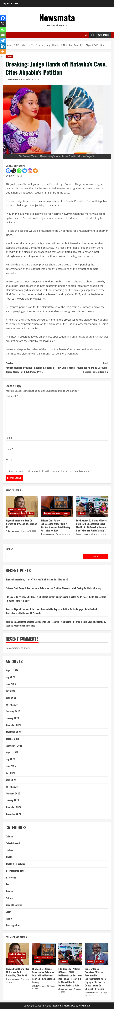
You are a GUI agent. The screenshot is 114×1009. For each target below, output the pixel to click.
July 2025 (10, 759)
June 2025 (11, 766)
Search (9, 548)
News (9, 56)
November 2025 (13, 732)
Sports (9, 918)
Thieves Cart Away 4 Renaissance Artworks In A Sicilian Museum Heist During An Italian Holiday (55, 525)
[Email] (3, 35)
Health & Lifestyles (17, 509)
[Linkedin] (3, 46)
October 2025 (12, 738)
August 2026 (12, 670)
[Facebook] (8, 170)
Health (9, 857)
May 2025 (10, 773)
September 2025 (14, 745)
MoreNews (69, 1005)
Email (9, 449)
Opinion (9, 891)
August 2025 (12, 752)
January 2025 (12, 800)
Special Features (14, 905)
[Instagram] (30, 170)
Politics (9, 898)
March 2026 (12, 704)
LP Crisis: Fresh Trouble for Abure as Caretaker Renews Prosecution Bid (83, 367)
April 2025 (11, 780)
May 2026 (10, 690)
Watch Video (103, 34)
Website (10, 460)
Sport (8, 911)
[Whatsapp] (19, 170)
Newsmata (57, 17)
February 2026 (13, 711)
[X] (13, 170)
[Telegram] (24, 170)
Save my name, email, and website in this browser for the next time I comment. (49, 471)
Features (10, 850)
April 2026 (11, 697)
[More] (35, 170)
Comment (12, 396)
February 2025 (13, 793)
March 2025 (12, 786)
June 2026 (11, 684)
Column (9, 836)
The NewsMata (14, 79)
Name (10, 437)
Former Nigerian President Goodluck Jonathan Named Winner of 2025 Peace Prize (30, 367)
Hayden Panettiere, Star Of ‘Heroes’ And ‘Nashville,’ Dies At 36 (21, 524)
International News (17, 513)
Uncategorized (13, 925)
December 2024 (13, 807)
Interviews (11, 877)
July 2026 (10, 677)
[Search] (86, 35)
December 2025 (13, 725)
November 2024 (13, 814)
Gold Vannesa (13, 531)
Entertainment (13, 843)
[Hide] (1, 57)
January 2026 (12, 718)
